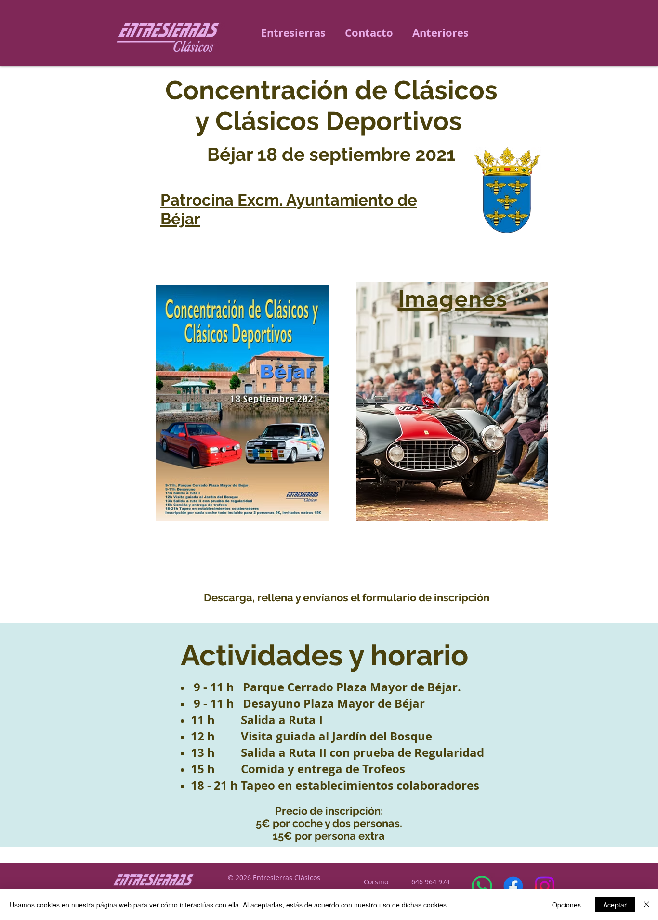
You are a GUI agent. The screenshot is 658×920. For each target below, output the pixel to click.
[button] (440, 32)
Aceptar (615, 904)
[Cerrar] (646, 904)
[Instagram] (544, 886)
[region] (451, 398)
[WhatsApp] (482, 886)
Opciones (566, 904)
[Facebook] (513, 886)
